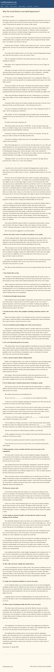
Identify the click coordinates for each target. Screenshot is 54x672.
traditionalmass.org (8, 2)
